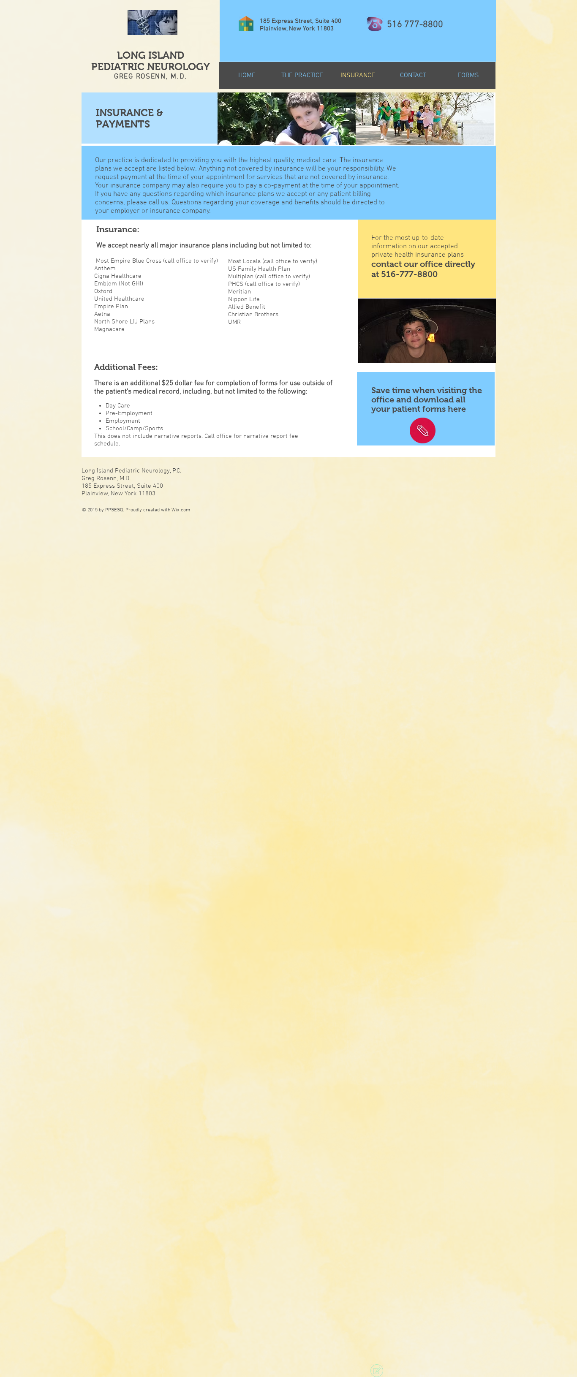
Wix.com (180, 510)
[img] (287, 118)
